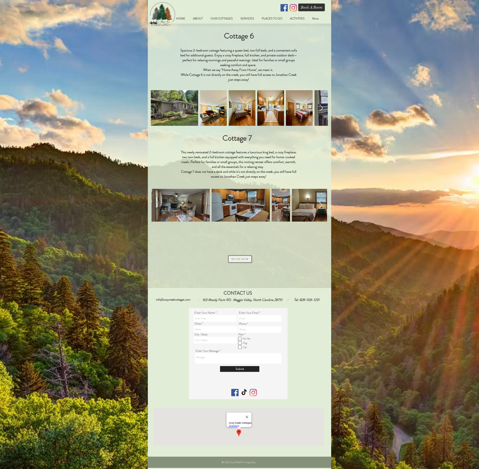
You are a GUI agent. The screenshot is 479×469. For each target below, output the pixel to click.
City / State (200, 334)
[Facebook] (284, 7)
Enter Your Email (248, 312)
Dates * (198, 323)
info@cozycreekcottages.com (173, 299)
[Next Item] (321, 108)
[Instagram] (293, 7)
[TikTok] (244, 392)
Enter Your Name (204, 312)
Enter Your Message (207, 350)
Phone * (243, 323)
